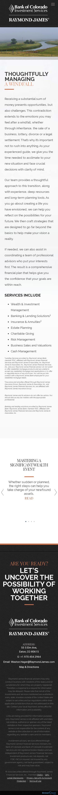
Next (54, 493)
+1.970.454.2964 (30, 656)
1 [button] (25, 521)
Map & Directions (29, 666)
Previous (3, 493)
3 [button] (31, 521)
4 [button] (34, 521)
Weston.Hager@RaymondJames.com (33, 661)
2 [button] (28, 521)
